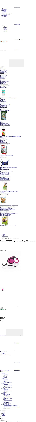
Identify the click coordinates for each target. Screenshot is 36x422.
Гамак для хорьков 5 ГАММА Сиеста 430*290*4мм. (8, 167)
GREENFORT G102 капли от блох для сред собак (8, 225)
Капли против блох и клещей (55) (5, 214)
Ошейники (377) (3, 77)
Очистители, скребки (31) (4, 174)
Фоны (5, 399)
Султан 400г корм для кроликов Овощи (6, 155)
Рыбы (1, 168)
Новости (5, 29)
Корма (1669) (2, 108)
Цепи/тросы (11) (3, 80)
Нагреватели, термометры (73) (5, 173)
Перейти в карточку (3, 351)
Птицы (1, 121)
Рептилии (2, 192)
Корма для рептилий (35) (4, 194)
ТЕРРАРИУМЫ (6, 402)
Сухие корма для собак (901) (4, 85)
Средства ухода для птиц (8, 387)
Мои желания (4, 15)
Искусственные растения (8, 398)
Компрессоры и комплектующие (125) (6, 171)
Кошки (1, 98)
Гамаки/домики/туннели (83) (5, 143)
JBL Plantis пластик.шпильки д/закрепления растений (8, 191)
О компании (6, 26)
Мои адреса (4, 12)
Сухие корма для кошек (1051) (5, 110)
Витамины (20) (2, 140)
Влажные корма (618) (3, 109)
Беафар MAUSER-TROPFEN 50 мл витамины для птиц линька (10, 136)
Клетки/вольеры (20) (3, 70)
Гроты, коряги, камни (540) (4, 169)
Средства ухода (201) (3, 212)
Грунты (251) (2, 177)
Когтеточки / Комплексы (8, 382)
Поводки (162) (2, 78)
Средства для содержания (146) (5, 179)
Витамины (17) (2, 122)
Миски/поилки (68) (3, 142)
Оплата (5, 28)
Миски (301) (2, 73)
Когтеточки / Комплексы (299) (5, 104)
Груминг (5, 376)
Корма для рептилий (7, 403)
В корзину (21, 335)
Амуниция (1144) (3, 74)
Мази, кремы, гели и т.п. (8, 407)
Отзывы (3, 353)
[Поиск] (16, 63)
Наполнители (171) (3, 106)
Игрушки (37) (2, 141)
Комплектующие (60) (3, 75)
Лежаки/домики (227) (3, 105)
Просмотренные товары (6, 14)
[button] (3, 25)
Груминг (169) (2, 69)
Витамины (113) (3, 82)
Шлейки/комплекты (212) (4, 81)
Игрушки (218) (2, 100)
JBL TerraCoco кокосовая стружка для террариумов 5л (9, 205)
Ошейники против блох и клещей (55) (6, 208)
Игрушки (5, 377)
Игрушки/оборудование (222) (5, 124)
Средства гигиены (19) (4, 144)
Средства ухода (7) (3, 157)
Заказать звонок (17, 362)
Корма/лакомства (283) (4, 139)
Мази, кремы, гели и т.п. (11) (5, 207)
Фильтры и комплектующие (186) (5, 176)
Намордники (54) (3, 76)
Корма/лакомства (7, 386)
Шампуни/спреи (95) (3, 107)
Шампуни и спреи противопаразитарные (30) (7, 209)
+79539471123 (5, 370)
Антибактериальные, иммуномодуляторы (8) (7, 206)
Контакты (5, 31)
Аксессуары (6, 389)
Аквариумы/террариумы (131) (5, 178)
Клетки (5, 385)
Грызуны (1, 137)
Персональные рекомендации (7, 13)
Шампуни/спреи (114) (3, 87)
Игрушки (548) (2, 83)
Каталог (2, 67)
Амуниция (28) (2, 99)
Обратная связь (17, 370)
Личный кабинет (5, 8)
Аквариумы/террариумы (8, 400)
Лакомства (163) (3, 101)
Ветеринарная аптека (5, 404)
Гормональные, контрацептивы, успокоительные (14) (8, 213)
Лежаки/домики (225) (3, 72)
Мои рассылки (4, 16)
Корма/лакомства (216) (4, 123)
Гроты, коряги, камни (7, 396)
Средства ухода (6, 395)
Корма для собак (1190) (4, 84)
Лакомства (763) (3, 71)
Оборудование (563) (3, 170)
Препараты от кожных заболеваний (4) (6, 211)
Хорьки (3, 393)
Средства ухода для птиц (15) (5, 125)
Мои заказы (4, 11)
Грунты (5, 397)
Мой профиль (4, 9)
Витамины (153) (3, 103)
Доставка (5, 27)
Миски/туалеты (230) (3, 102)
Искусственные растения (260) (5, 180)
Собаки (1, 68)
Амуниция (6, 379)
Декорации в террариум (8, 401)
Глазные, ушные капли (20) (4, 210)
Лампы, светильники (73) (4, 172)
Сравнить (16, 350)
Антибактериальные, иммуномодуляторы (10, 405)
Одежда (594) (2, 86)
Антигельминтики (7, 408)
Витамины (6, 375)
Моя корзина (4, 10)
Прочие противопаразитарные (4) (5, 215)
